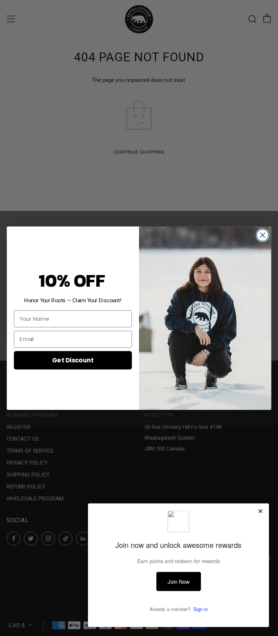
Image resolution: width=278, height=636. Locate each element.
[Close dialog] (263, 235)
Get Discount (72, 360)
